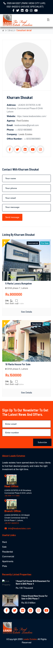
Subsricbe (42, 442)
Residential (7, 551)
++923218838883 (23, 129)
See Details (26, 311)
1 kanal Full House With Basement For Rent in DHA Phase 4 (33, 582)
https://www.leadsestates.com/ (31, 116)
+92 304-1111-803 (11, 495)
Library (11, 30)
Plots (4, 565)
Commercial (8, 556)
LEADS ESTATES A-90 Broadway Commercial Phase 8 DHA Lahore (25, 108)
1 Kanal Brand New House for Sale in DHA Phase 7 (34, 597)
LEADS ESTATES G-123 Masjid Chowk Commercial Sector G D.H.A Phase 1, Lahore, (17, 518)
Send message (12, 217)
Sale (4, 546)
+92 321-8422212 (11, 523)
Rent (4, 541)
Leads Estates (30, 639)
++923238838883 (32, 138)
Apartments (7, 561)
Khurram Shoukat (20, 97)
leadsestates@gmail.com (26, 125)
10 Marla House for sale (17, 364)
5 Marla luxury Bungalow (18, 283)
